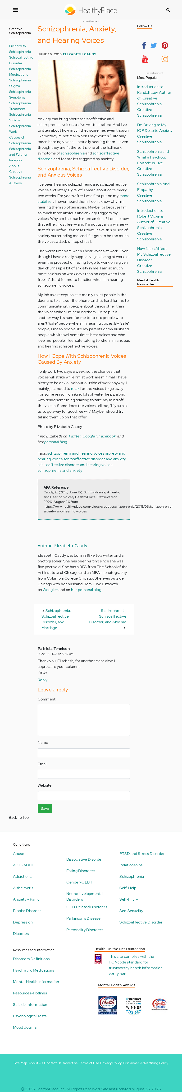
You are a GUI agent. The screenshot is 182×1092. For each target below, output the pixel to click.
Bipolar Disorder (27, 910)
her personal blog (86, 589)
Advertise (70, 1063)
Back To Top (19, 817)
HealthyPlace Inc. (50, 1089)
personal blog (55, 441)
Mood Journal (25, 1027)
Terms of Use (89, 1063)
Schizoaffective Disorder (141, 922)
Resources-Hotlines (30, 993)
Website (45, 785)
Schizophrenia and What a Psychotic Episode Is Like (153, 157)
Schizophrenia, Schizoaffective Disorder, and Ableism (107, 616)
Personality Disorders (84, 929)
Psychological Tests (30, 1015)
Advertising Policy (154, 1063)
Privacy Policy (111, 1063)
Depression (23, 922)
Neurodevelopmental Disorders (84, 896)
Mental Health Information (36, 981)
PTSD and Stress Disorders (142, 853)
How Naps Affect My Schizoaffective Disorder (154, 254)
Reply (42, 679)
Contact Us (52, 1063)
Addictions (22, 876)
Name (43, 742)
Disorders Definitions (31, 958)
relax (75, 388)
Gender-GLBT (79, 882)
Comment (47, 699)
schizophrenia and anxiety (60, 470)
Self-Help (127, 887)
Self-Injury (128, 899)
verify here (118, 973)
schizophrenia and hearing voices (75, 453)
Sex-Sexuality (131, 910)
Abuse (18, 853)
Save (45, 808)
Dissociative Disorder (84, 859)
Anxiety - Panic (26, 899)
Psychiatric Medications (33, 970)
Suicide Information (30, 1004)
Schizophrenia (131, 876)
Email (42, 763)
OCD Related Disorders (86, 906)
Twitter (74, 436)
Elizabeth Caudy (79, 54)
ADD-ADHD (24, 865)
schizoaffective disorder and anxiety (95, 459)
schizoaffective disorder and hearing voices (75, 464)
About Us (35, 1063)
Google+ (89, 436)
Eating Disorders (80, 870)
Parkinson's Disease (83, 918)
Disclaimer (131, 1063)
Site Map (20, 1063)
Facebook (107, 436)
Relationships (130, 865)
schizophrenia (73, 153)
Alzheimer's (23, 887)
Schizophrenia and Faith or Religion (20, 154)
